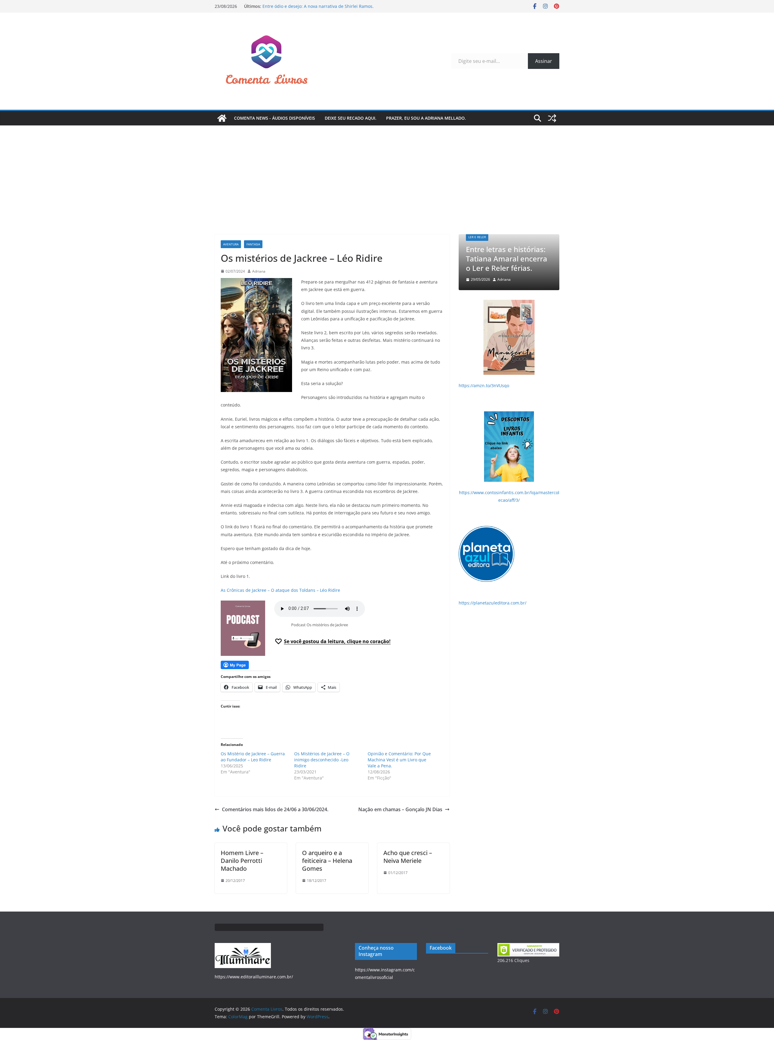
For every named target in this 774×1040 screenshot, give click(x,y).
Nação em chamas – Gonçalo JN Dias (400, 809)
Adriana (258, 271)
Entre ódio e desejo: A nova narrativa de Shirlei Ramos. (318, 6)
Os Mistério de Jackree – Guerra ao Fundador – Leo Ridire (253, 757)
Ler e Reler (484, 237)
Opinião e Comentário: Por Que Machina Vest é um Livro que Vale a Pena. (399, 760)
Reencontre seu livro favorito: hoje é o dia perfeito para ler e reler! (514, 258)
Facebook (441, 947)
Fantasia (253, 244)
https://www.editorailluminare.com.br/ (254, 977)
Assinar (543, 61)
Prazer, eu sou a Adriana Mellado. (426, 118)
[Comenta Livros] (222, 118)
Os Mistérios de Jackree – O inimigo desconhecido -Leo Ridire (322, 760)
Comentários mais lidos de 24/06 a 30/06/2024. (275, 809)
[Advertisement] (387, 170)
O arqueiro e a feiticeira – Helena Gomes (327, 861)
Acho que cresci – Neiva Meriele (407, 857)
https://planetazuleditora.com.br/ (492, 603)
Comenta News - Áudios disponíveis (274, 118)
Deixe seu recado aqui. (350, 118)
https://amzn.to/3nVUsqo (484, 385)
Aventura (231, 244)
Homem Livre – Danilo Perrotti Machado (242, 861)
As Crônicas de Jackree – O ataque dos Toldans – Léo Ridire (280, 590)
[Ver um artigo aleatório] (552, 118)
